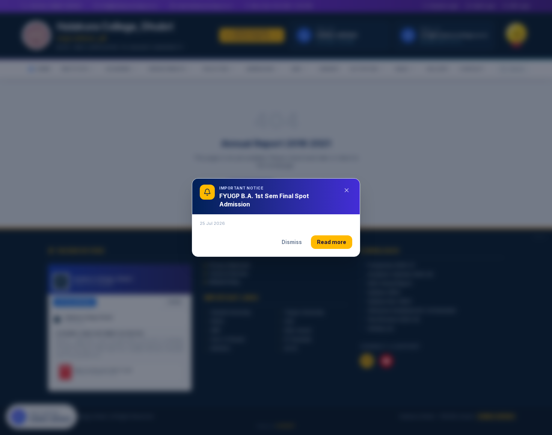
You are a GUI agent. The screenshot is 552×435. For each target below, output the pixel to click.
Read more (331, 242)
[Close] (346, 190)
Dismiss (292, 242)
